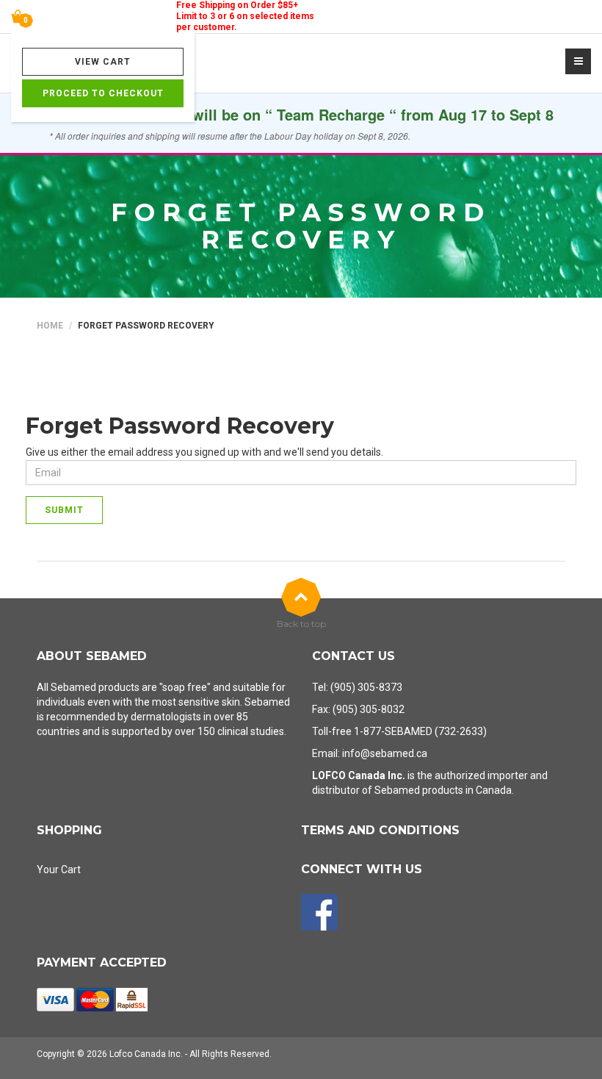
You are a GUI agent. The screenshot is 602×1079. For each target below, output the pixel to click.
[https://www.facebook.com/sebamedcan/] (319, 912)
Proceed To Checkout (103, 93)
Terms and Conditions (380, 830)
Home (50, 325)
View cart (103, 62)
